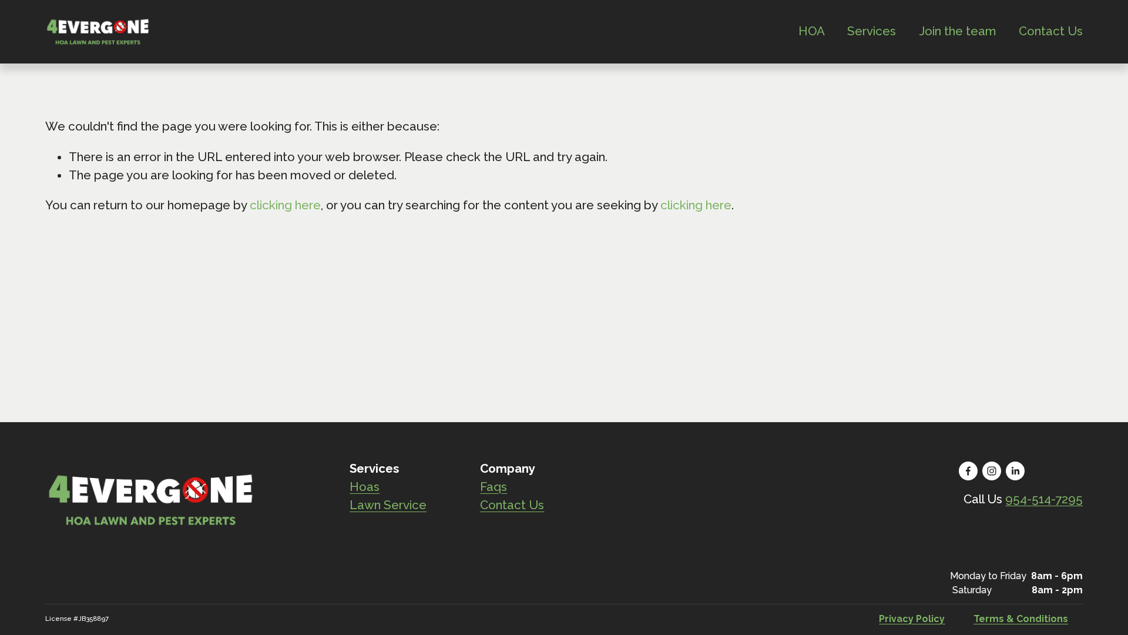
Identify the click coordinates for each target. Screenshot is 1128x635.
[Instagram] (991, 471)
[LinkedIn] (1015, 471)
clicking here (285, 205)
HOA (811, 31)
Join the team (957, 31)
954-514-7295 (1044, 499)
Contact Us (1051, 31)
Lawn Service (388, 505)
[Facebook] (968, 471)
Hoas (365, 487)
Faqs (493, 487)
